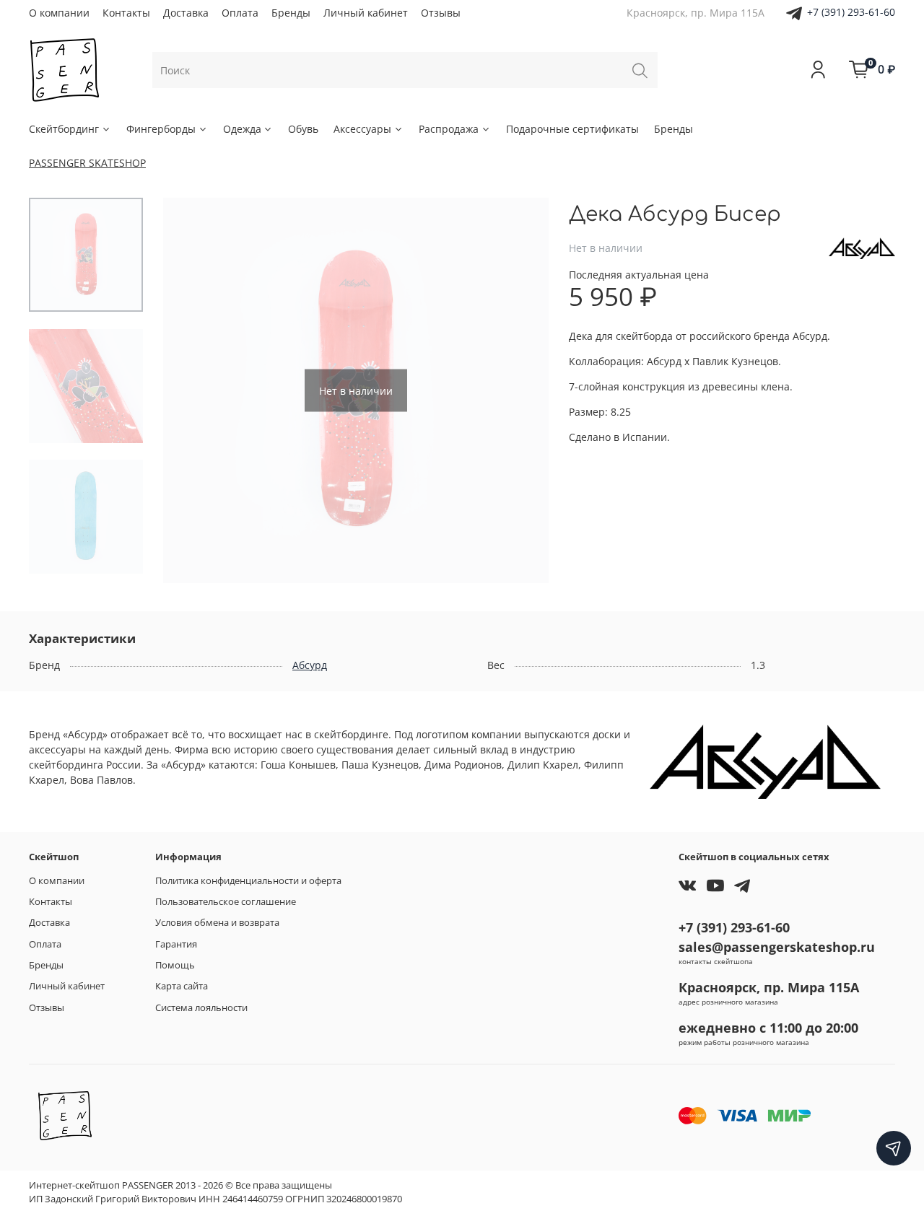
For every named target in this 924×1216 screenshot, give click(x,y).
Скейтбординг (64, 129)
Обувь (303, 129)
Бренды (290, 12)
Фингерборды (161, 129)
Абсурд (309, 665)
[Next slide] (523, 390)
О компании (59, 12)
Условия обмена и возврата (217, 923)
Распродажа (449, 129)
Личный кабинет (365, 12)
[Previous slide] (188, 390)
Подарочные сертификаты (572, 129)
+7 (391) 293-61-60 (851, 12)
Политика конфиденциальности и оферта (248, 881)
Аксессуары (362, 129)
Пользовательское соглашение (225, 902)
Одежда (242, 129)
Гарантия (176, 944)
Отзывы (441, 12)
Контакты (126, 12)
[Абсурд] (862, 247)
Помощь (175, 965)
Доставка (186, 12)
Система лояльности (201, 1008)
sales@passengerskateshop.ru (777, 946)
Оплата (240, 12)
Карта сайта (181, 986)
